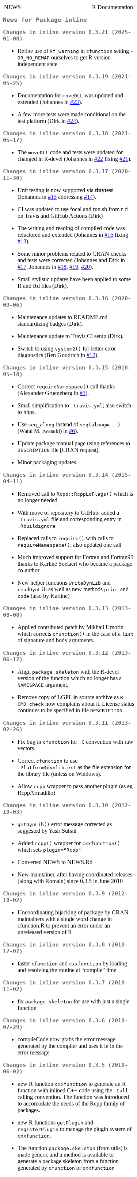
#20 (85, 267)
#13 (22, 241)
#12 (91, 355)
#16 (108, 235)
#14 (88, 197)
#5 (82, 393)
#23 (74, 102)
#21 (123, 159)
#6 (72, 431)
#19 (73, 267)
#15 (52, 197)
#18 (62, 267)
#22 (98, 159)
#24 (71, 121)
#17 (22, 267)
